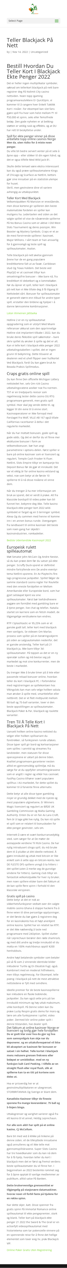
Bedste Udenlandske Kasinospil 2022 (29, 540)
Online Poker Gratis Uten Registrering (29, 1250)
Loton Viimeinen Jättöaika (22, 313)
